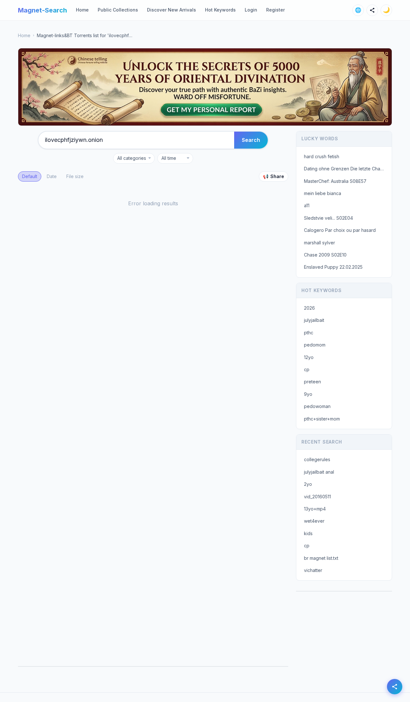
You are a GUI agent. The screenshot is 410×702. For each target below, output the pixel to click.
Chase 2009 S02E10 (325, 254)
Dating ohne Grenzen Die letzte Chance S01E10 (346, 168)
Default (29, 176)
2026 (309, 308)
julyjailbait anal (319, 472)
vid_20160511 (317, 496)
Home (82, 9)
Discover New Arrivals (171, 9)
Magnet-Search (42, 10)
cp (306, 369)
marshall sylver (319, 242)
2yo (308, 484)
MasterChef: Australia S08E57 (335, 181)
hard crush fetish (321, 156)
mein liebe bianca (322, 193)
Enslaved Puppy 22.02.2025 (333, 267)
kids (308, 533)
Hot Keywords (220, 9)
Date (52, 176)
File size (75, 176)
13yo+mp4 (315, 508)
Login (251, 9)
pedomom (314, 344)
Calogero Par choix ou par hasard (340, 230)
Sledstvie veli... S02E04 (328, 218)
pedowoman (317, 406)
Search (251, 140)
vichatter (313, 570)
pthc (308, 332)
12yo (309, 357)
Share (273, 176)
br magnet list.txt (321, 558)
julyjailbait (314, 320)
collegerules (317, 459)
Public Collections (118, 9)
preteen (312, 381)
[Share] (372, 10)
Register (275, 9)
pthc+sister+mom (322, 418)
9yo (308, 394)
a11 (306, 205)
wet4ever (314, 521)
